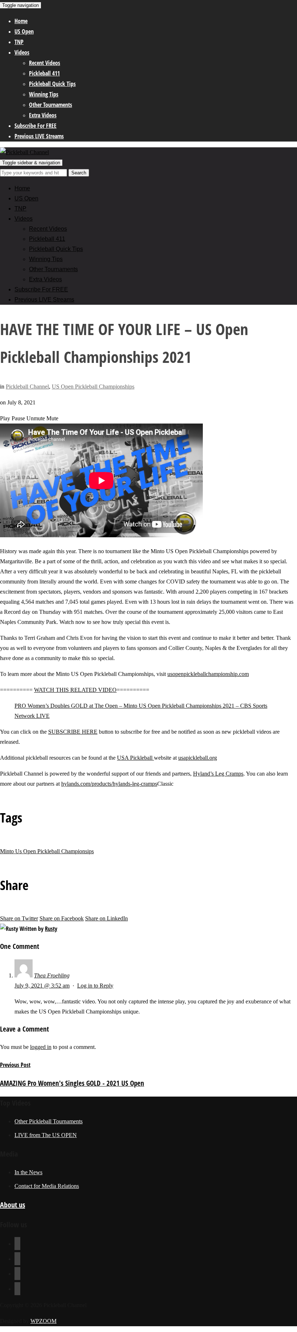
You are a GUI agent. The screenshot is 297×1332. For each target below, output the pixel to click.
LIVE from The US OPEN (45, 1135)
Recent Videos (44, 63)
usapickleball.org (197, 758)
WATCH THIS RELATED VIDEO (75, 690)
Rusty (51, 929)
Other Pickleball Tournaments (48, 1121)
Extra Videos (43, 115)
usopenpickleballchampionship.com (208, 674)
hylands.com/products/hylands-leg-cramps (109, 784)
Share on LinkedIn (106, 918)
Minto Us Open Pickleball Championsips (47, 851)
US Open (24, 31)
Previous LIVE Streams (39, 136)
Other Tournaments (50, 105)
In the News (28, 1172)
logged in (40, 1047)
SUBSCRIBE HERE (72, 732)
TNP (19, 42)
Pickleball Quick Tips (52, 84)
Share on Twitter (19, 918)
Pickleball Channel (27, 386)
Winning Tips (43, 94)
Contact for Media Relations (46, 1186)
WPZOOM (43, 1321)
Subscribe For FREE (35, 126)
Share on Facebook (61, 918)
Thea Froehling (52, 975)
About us (12, 1205)
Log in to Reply (95, 985)
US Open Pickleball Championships (93, 386)
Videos (21, 52)
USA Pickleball (135, 758)
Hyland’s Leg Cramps (218, 774)
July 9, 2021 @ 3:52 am (42, 985)
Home (21, 21)
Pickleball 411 (44, 73)
